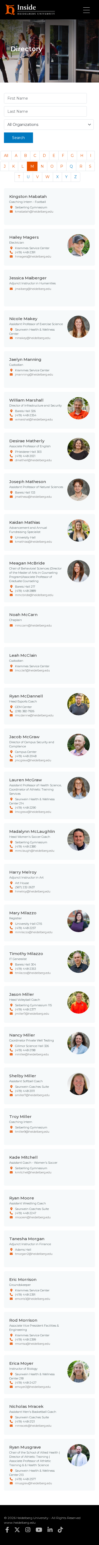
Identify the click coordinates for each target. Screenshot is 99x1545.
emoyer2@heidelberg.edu (33, 1387)
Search (18, 137)
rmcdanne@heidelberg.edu (34, 715)
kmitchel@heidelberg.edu (33, 1172)
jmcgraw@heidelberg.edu (33, 760)
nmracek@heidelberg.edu (33, 1426)
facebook (7, 1530)
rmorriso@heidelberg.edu (32, 1344)
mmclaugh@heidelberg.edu (34, 851)
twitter (17, 1530)
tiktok (60, 1530)
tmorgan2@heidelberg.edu (34, 1254)
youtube (39, 1530)
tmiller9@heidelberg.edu (32, 1131)
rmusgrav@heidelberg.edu (33, 1483)
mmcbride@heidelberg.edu (34, 595)
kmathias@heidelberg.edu (33, 541)
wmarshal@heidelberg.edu (34, 419)
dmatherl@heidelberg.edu (33, 460)
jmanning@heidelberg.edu (34, 374)
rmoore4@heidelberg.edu (33, 1217)
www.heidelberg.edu (20, 1523)
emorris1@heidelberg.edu (32, 1299)
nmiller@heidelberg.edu (32, 1054)
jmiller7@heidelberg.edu (32, 1013)
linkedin (50, 1530)
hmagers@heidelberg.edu (33, 256)
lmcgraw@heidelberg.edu (33, 812)
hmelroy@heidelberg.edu (32, 891)
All (6, 155)
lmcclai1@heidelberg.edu (32, 670)
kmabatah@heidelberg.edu (34, 211)
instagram (27, 1530)
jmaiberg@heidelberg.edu (33, 289)
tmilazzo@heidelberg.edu (33, 973)
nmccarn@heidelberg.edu (33, 625)
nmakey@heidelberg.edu (32, 338)
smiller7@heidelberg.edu (32, 1095)
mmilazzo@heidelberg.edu (34, 932)
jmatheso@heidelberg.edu (33, 497)
